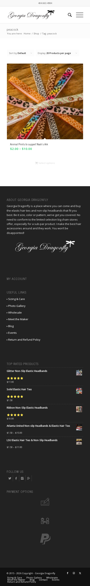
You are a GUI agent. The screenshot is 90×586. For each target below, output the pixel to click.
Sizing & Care (16, 299)
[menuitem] (68, 14)
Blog (11, 326)
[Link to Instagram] (74, 573)
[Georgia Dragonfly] (37, 14)
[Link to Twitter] (80, 573)
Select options (46, 162)
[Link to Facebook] (67, 573)
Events (12, 333)
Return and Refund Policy (24, 339)
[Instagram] (22, 478)
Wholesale (15, 312)
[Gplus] (29, 478)
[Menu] (77, 14)
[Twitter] (10, 478)
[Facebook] (16, 478)
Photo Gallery (17, 306)
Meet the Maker (18, 319)
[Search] (68, 14)
